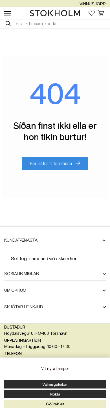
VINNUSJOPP (93, 4)
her (73, 258)
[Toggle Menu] (7, 13)
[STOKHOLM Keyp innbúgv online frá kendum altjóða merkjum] (56, 13)
